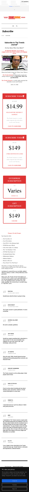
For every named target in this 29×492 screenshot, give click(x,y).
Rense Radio (10, 335)
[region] (14, 479)
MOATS (9, 321)
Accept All (14, 480)
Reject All (14, 488)
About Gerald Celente (18, 466)
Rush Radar (10, 385)
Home (2, 35)
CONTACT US (14, 196)
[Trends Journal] (14, 18)
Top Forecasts (8, 466)
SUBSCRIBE (14, 221)
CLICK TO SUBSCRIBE (14, 126)
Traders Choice (11, 370)
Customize (14, 484)
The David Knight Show (13, 306)
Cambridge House (12, 353)
